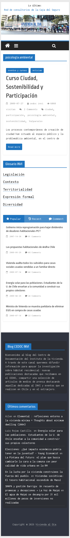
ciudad (49, 109)
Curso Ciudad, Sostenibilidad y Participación (24, 87)
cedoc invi (36, 103)
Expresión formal (18, 197)
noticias (37, 70)
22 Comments (34, 315)
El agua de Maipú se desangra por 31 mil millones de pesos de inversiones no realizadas (31, 498)
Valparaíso (36, 121)
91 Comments (34, 236)
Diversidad (13, 204)
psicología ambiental (41, 115)
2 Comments (30, 109)
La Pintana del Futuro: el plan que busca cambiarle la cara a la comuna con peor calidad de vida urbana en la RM (32, 461)
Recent (36, 218)
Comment (58, 218)
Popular (15, 218)
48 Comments (34, 252)
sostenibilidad (15, 121)
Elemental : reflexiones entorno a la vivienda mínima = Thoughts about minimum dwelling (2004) (34, 420)
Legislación (13, 174)
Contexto (11, 182)
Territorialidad (17, 189)
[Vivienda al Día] (7, 45)
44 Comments (34, 272)
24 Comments (34, 296)
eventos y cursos (17, 70)
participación (15, 115)
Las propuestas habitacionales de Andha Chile (30, 247)
